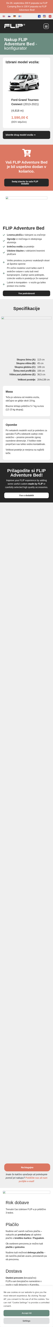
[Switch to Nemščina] (14, 16)
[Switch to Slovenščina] (9, 16)
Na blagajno (27, 1167)
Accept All (26, 1313)
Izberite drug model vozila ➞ (20, 135)
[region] (26, 1306)
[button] (46, 26)
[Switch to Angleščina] (4, 16)
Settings (26, 1321)
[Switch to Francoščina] (20, 16)
